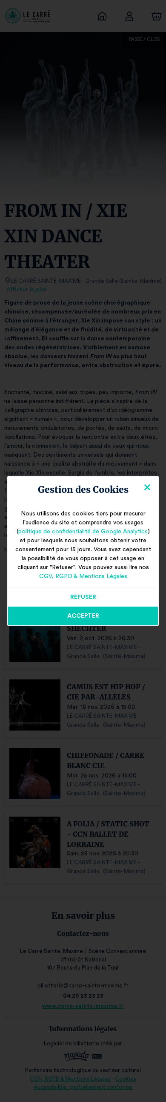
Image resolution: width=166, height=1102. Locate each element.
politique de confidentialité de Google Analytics (83, 532)
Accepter (83, 616)
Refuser (83, 597)
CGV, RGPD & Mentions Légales (83, 576)
